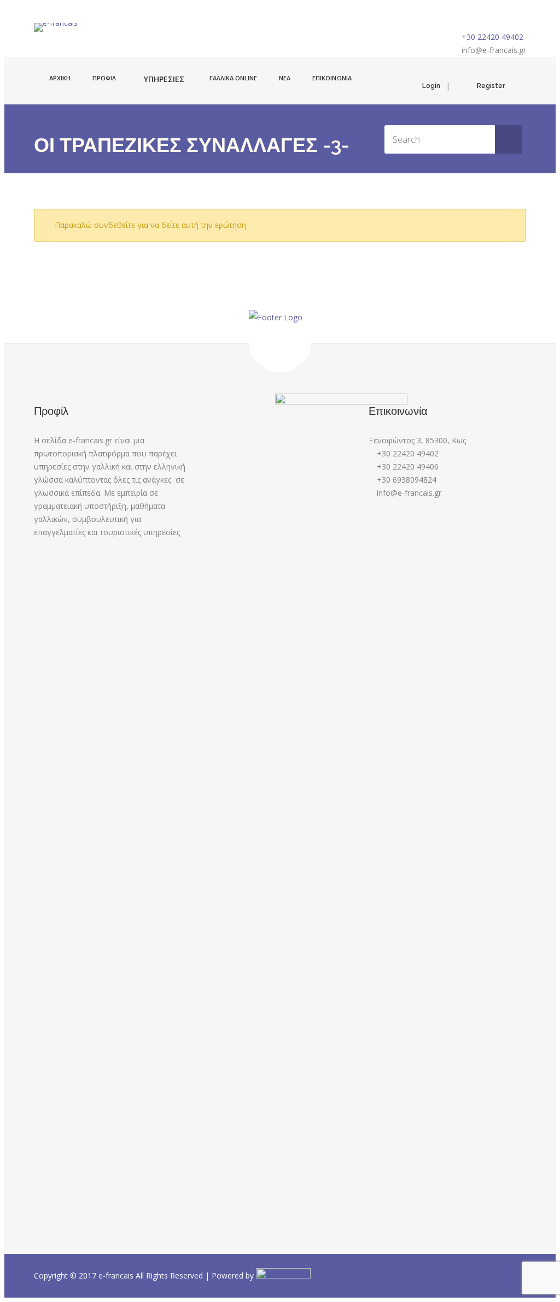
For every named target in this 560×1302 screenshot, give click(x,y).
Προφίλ (104, 78)
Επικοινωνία (332, 78)
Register (491, 86)
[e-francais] (56, 27)
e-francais (117, 1275)
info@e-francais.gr (494, 50)
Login (431, 86)
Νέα (284, 78)
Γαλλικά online (233, 78)
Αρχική (60, 78)
